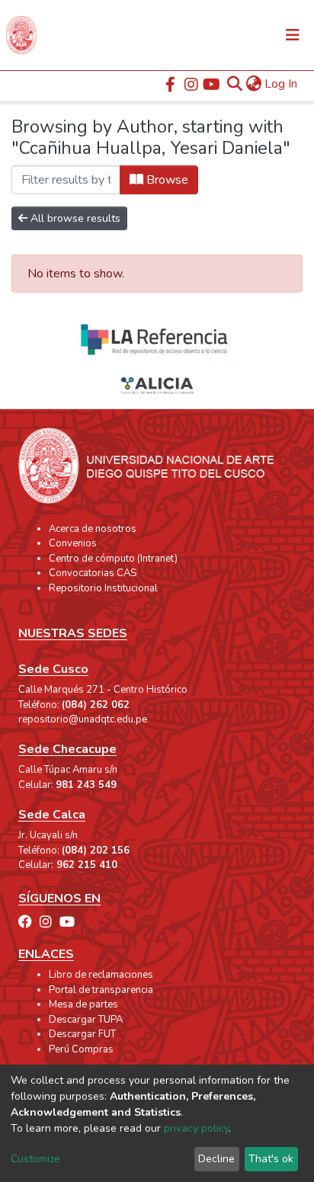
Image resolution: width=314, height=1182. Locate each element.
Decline (216, 1159)
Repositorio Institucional (103, 588)
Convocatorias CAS (92, 573)
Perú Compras (81, 1049)
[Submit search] (234, 84)
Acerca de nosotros (92, 529)
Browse (165, 179)
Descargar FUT (82, 1034)
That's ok (270, 1159)
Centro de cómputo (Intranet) (113, 558)
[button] (253, 84)
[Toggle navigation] (292, 35)
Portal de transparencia (101, 990)
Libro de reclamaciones (101, 975)
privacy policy (196, 1128)
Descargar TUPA (86, 1020)
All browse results (73, 218)
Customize (35, 1159)
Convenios (73, 543)
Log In (281, 83)
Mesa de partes (83, 1004)
